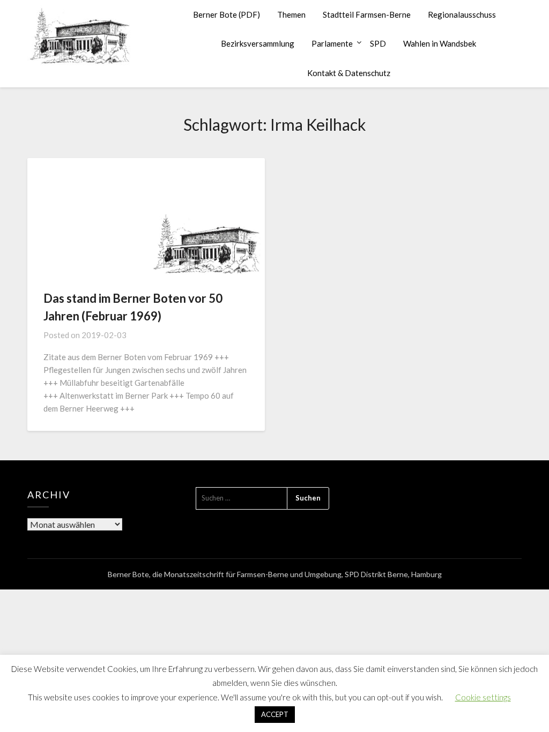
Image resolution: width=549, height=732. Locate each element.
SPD (378, 43)
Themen (291, 14)
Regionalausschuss (462, 14)
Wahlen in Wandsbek (439, 43)
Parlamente (332, 43)
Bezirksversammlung (257, 43)
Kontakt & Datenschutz (348, 73)
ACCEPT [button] (274, 714)
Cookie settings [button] (483, 697)
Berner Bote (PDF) (226, 14)
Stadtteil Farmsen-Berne (367, 14)
